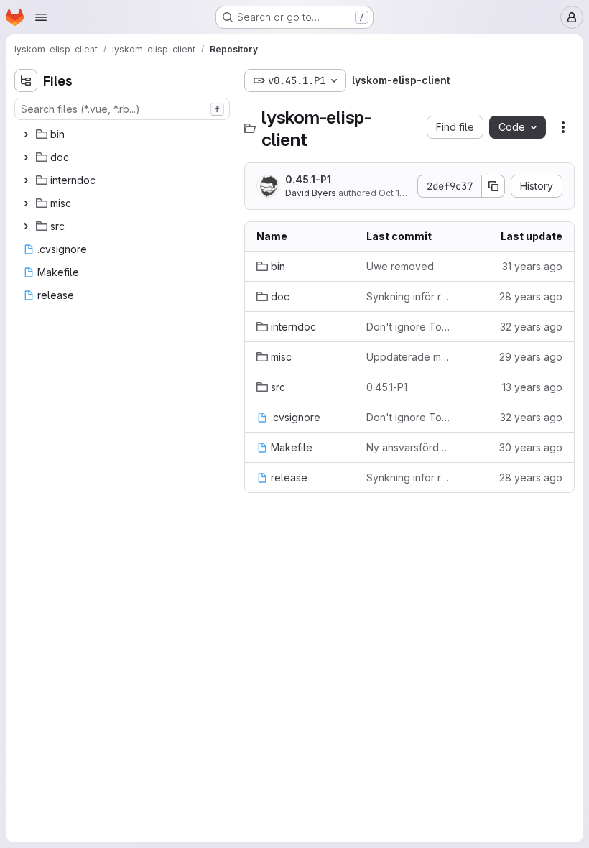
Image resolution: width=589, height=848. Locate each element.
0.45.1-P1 (308, 179)
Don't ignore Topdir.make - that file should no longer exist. (409, 327)
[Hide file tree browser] (25, 80)
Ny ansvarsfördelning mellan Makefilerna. (409, 447)
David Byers (310, 193)
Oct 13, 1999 (404, 193)
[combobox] (122, 109)
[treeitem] (123, 134)
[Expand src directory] (25, 226)
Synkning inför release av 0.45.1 (409, 296)
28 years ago (530, 296)
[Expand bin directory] (25, 134)
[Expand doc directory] (25, 157)
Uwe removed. (401, 266)
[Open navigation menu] (40, 17)
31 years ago (532, 266)
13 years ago (532, 387)
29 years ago (530, 357)
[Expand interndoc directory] (25, 180)
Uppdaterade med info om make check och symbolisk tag (409, 357)
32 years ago (531, 327)
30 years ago (530, 447)
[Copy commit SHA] (493, 186)
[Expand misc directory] (25, 203)
